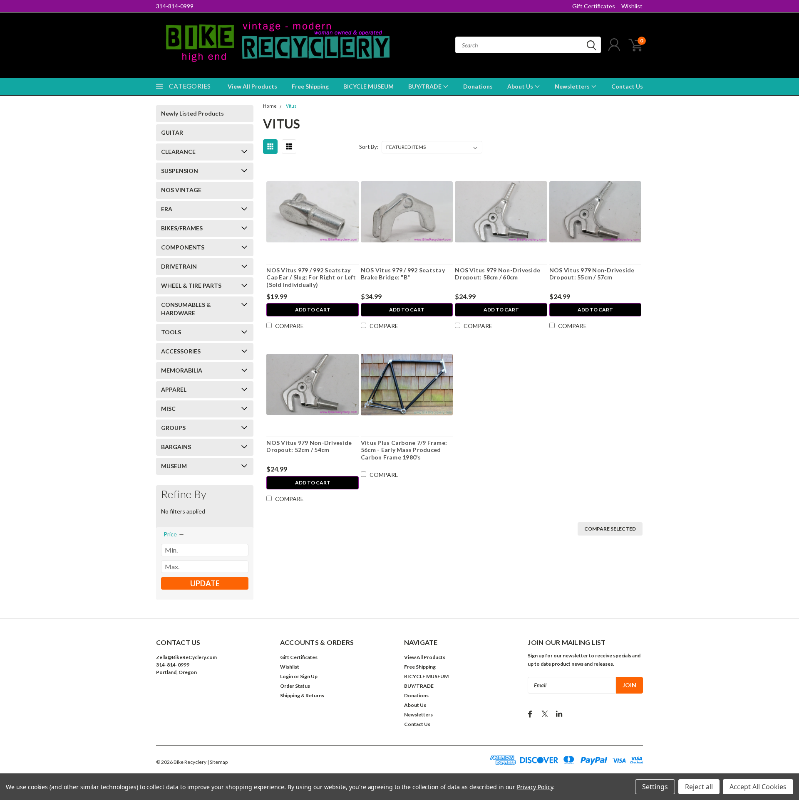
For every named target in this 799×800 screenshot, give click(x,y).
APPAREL (173, 389)
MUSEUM (174, 465)
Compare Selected (610, 529)
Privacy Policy (535, 787)
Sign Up (309, 676)
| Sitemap (217, 762)
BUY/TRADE (425, 86)
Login (286, 676)
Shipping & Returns (302, 695)
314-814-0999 (175, 6)
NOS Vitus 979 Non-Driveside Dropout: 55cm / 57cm (592, 274)
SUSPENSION (179, 170)
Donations (478, 86)
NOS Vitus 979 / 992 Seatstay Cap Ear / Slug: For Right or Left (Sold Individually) (311, 277)
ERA (166, 208)
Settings (655, 786)
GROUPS (173, 427)
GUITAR (172, 132)
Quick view (312, 212)
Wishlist (632, 6)
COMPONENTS (182, 247)
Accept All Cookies (758, 786)
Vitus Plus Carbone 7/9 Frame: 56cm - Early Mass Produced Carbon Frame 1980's (404, 450)
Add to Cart (312, 309)
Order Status (295, 686)
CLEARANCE (178, 151)
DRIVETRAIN (179, 266)
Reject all (699, 786)
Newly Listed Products (192, 113)
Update (205, 583)
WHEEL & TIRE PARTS (191, 285)
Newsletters (573, 86)
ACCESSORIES (181, 351)
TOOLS (171, 332)
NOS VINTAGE (181, 189)
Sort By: (368, 146)
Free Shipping (310, 86)
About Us (520, 86)
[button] (213, 697)
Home (270, 106)
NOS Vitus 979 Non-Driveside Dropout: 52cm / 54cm (309, 446)
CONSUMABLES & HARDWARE (186, 308)
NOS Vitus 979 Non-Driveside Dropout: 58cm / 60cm (497, 274)
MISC (168, 408)
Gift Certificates (593, 6)
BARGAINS (176, 446)
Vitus (291, 106)
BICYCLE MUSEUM (368, 86)
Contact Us (627, 86)
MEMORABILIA (181, 370)
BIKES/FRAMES (182, 228)
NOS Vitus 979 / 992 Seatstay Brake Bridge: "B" (403, 274)
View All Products (252, 86)
